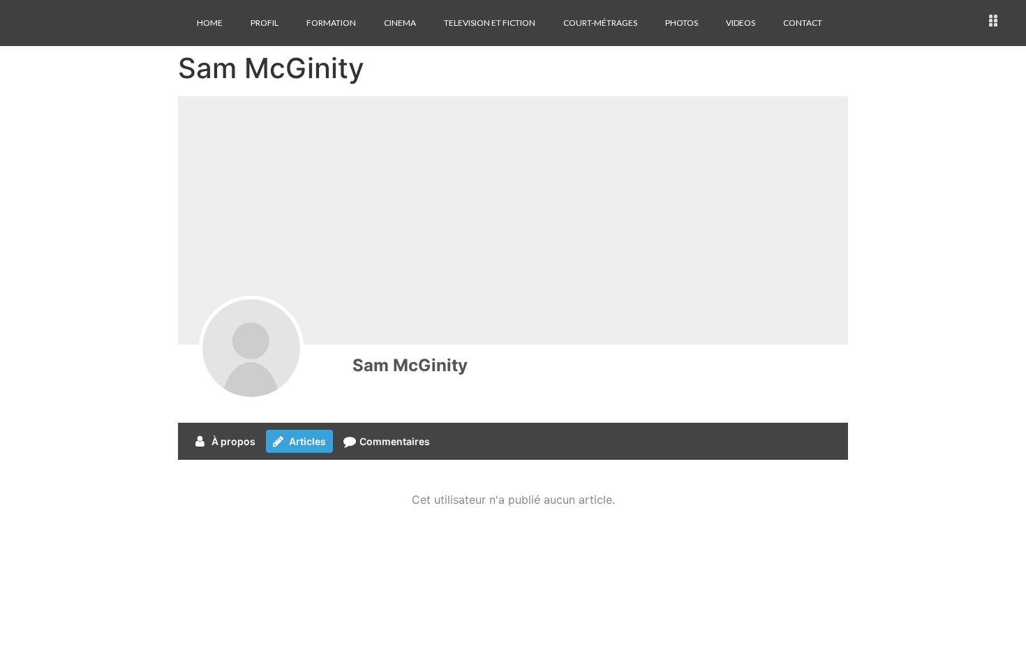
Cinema (400, 22)
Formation (331, 22)
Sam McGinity (410, 365)
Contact (802, 22)
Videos (740, 22)
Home (210, 22)
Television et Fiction (489, 22)
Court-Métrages (600, 22)
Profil (264, 22)
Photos (681, 22)
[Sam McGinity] (251, 348)
